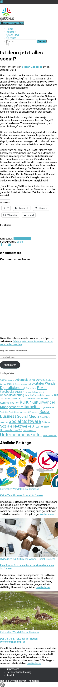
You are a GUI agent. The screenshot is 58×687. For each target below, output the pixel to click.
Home (9, 28)
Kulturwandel (43, 402)
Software (46, 422)
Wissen (54, 436)
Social (19, 241)
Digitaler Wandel (44, 383)
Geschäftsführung (12, 395)
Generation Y (39, 392)
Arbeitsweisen (39, 379)
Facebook (6, 391)
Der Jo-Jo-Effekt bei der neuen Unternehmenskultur (19, 640)
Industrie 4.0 (18, 398)
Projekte (4, 412)
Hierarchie (49, 395)
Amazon (11, 380)
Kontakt (11, 31)
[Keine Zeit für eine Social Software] (29, 486)
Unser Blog (12, 35)
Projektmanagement (19, 412)
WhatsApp (47, 436)
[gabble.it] (7, 19)
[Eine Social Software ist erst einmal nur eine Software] (29, 556)
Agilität (4, 379)
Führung (17, 391)
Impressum (12, 669)
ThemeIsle (33, 680)
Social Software (25, 421)
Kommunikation (9, 402)
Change (10, 384)
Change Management (23, 384)
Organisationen (48, 407)
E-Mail (42, 388)
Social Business (22, 238)
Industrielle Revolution (32, 398)
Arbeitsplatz (23, 379)
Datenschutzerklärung (18, 672)
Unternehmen (41, 426)
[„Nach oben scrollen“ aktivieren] (2, 684)
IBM (55, 395)
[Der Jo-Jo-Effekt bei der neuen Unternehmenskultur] (29, 629)
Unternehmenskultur (21, 434)
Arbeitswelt (52, 380)
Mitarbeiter (30, 407)
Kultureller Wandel (10, 489)
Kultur (25, 402)
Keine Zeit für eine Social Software (21, 495)
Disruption (30, 388)
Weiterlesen (46, 514)
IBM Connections (6, 398)
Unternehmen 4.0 (29, 431)
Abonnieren (10, 364)
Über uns (11, 38)
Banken (3, 384)
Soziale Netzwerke (15, 426)
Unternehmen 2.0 (11, 430)
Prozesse (34, 412)
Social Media (28, 416)
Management (10, 407)
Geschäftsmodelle (34, 395)
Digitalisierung (12, 387)
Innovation (44, 398)
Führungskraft (28, 392)
